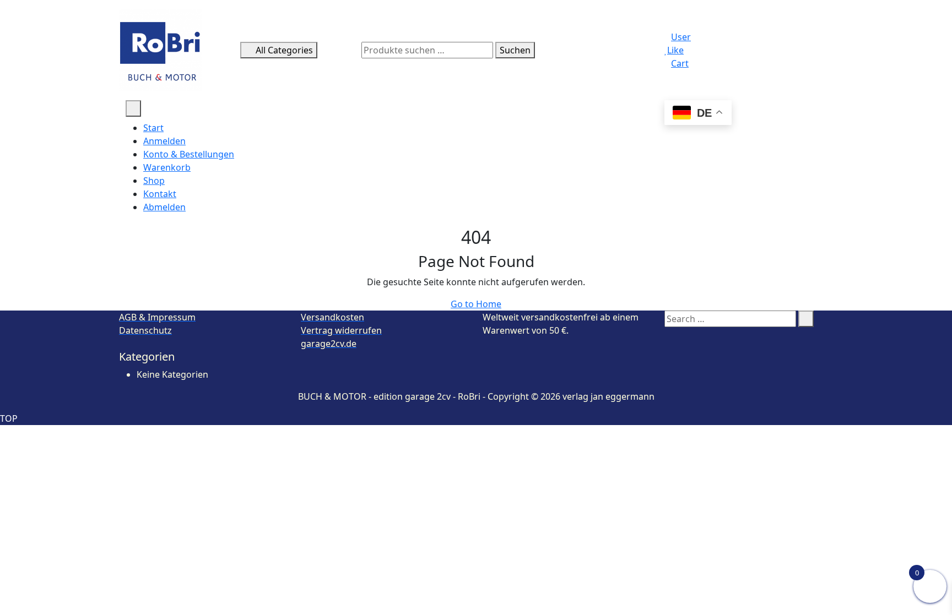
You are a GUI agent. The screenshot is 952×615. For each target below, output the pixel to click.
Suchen (515, 50)
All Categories (284, 50)
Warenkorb (167, 167)
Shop (154, 181)
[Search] (806, 319)
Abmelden (164, 207)
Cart (680, 63)
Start (153, 128)
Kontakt (159, 194)
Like (675, 50)
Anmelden (164, 141)
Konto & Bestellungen (188, 154)
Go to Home (476, 304)
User (681, 37)
